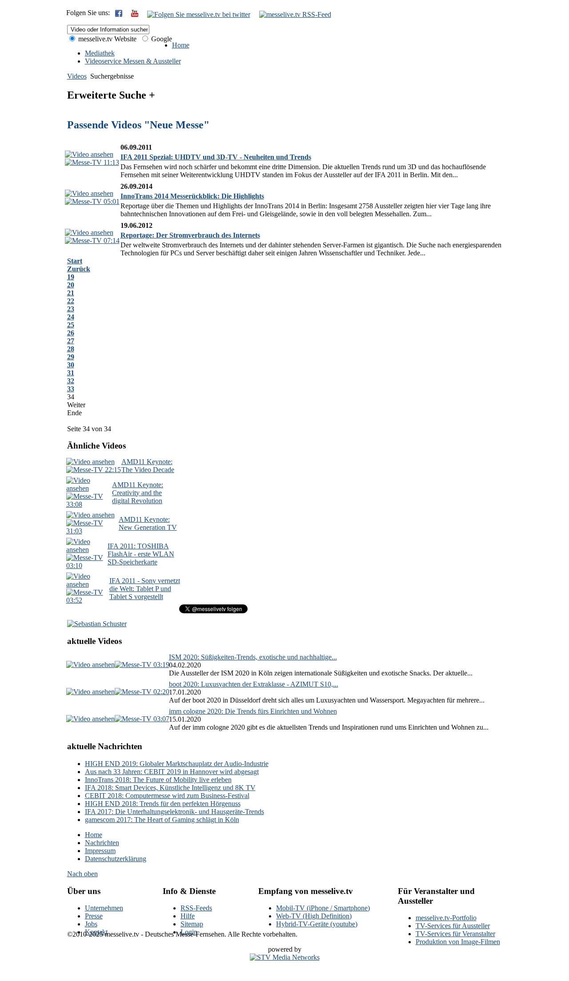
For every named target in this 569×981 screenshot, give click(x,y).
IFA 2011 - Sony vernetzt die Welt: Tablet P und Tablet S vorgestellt (144, 588)
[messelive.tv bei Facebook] (118, 14)
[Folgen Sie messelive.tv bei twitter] (198, 14)
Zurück (78, 269)
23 (70, 309)
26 (70, 333)
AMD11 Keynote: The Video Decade (147, 465)
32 (70, 381)
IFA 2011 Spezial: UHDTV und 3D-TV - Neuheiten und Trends (215, 157)
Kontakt (96, 932)
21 (70, 293)
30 (70, 365)
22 (70, 301)
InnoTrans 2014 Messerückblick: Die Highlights (192, 196)
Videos (77, 76)
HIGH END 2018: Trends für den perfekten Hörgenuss (162, 803)
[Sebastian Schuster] (97, 624)
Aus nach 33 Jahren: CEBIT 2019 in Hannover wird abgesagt (172, 771)
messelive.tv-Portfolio (446, 917)
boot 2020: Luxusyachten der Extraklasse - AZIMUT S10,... (253, 684)
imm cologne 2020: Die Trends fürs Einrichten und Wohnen (253, 711)
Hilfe (187, 916)
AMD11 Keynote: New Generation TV (148, 523)
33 (70, 389)
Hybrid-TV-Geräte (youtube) (316, 924)
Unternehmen (104, 908)
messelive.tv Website (106, 39)
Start (74, 261)
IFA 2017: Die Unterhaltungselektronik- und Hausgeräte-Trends (174, 811)
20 (70, 285)
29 (70, 357)
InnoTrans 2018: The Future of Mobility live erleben (158, 779)
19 (70, 277)
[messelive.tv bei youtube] (134, 14)
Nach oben (82, 874)
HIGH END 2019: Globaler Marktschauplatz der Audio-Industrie (176, 763)
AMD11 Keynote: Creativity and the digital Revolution (137, 492)
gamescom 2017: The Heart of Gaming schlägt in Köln (162, 819)
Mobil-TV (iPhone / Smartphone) (323, 908)
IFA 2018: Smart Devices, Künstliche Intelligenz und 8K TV (170, 787)
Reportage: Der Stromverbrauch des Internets (190, 235)
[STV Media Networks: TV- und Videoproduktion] (285, 957)
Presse (94, 916)
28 (70, 349)
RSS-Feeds (196, 908)
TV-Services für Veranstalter (455, 933)
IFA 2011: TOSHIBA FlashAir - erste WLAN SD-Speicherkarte (141, 554)
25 (70, 325)
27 (70, 341)
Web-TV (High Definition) (314, 916)
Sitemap (191, 924)
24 (70, 317)
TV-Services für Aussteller (453, 925)
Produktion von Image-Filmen (458, 941)
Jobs (91, 924)
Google (160, 39)
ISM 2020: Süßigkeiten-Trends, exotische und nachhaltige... (253, 657)
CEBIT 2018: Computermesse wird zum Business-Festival (167, 795)
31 (70, 373)
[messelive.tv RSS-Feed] (295, 14)
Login (188, 932)
